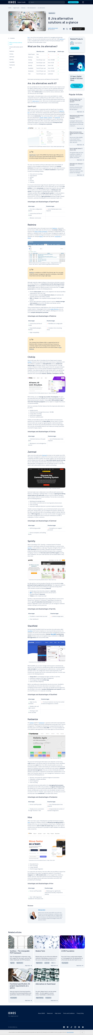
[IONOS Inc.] (17, 1013)
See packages (74, 48)
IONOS (9, 7)
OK (82, 1032)
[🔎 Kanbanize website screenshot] (46, 744)
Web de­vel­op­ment (32, 7)
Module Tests (40, 951)
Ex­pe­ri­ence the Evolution (77, 85)
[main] (46, 481)
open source (35, 101)
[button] (77, 63)
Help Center (58, 1013)
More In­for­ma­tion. (70, 1032)
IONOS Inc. (14, 1027)
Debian (46, 117)
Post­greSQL (58, 236)
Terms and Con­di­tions (69, 1013)
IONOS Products (73, 2)
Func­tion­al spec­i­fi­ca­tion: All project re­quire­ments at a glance (20, 986)
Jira (28, 37)
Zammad (11, 56)
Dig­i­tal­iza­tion (52, 13)
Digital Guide (16, 7)
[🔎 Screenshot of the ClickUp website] (46, 384)
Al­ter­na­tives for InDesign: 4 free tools (76, 164)
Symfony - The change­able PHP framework (19, 952)
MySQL (41, 236)
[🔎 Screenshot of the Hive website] (46, 846)
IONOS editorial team (53, 28)
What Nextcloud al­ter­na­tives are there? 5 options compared (76, 117)
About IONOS (41, 1013)
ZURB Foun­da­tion (67, 951)
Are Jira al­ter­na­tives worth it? (16, 47)
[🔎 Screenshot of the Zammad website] (46, 478)
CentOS (41, 117)
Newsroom (50, 1013)
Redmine (11, 51)
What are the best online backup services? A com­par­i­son (77, 133)
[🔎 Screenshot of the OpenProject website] (46, 136)
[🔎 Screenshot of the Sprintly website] (46, 569)
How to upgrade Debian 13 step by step (76, 149)
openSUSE (57, 117)
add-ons (62, 39)
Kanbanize (12, 65)
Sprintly (11, 59)
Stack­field (11, 62)
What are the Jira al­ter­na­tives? (15, 43)
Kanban (32, 722)
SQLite (29, 238)
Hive (10, 67)
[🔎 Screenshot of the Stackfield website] (46, 651)
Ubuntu (50, 117)
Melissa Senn (41, 910)
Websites (23, 7)
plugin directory (54, 309)
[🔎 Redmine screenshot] (46, 251)
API (31, 592)
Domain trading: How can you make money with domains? (76, 100)
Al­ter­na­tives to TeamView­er (46, 984)
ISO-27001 (53, 634)
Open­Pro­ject (32, 155)
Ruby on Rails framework (41, 231)
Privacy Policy (80, 1013)
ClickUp (11, 54)
